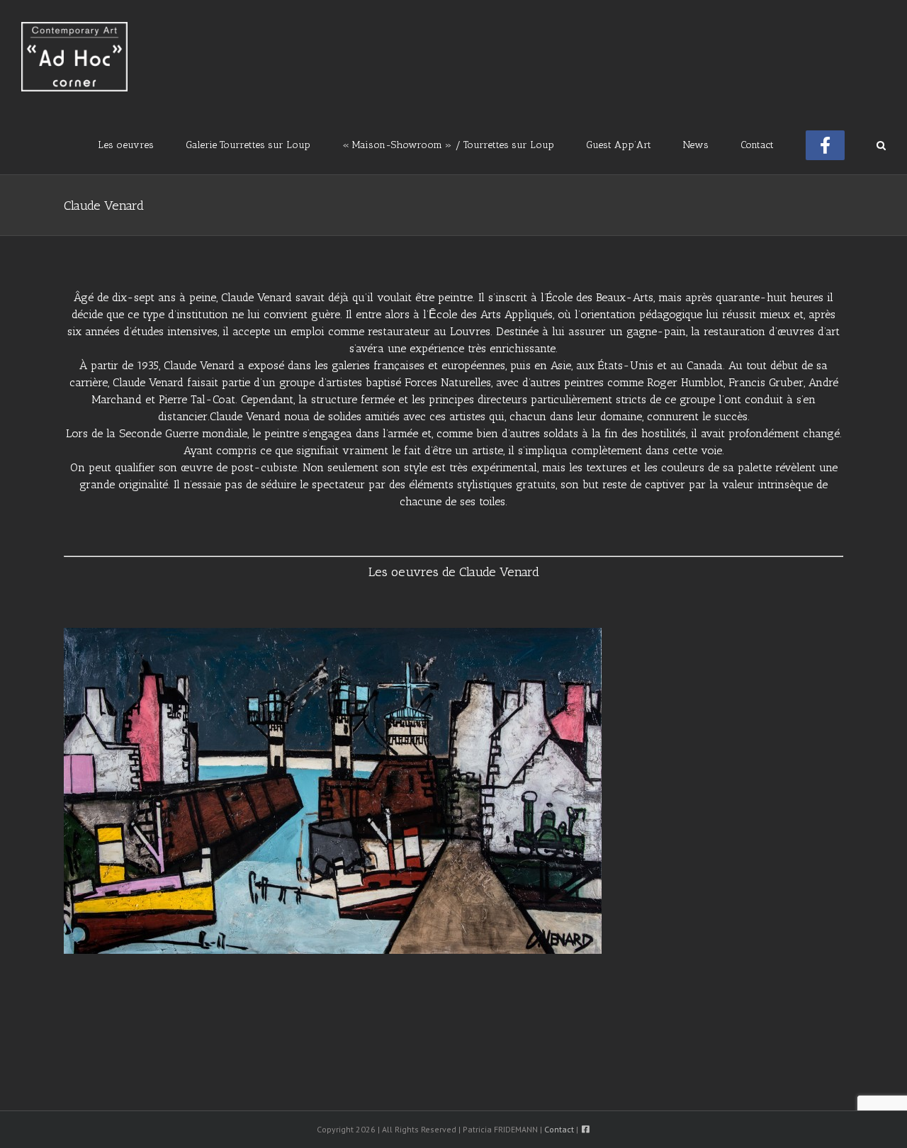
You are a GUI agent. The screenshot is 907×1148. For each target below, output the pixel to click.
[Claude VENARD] (333, 635)
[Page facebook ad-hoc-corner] (825, 143)
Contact (559, 1129)
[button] (881, 143)
